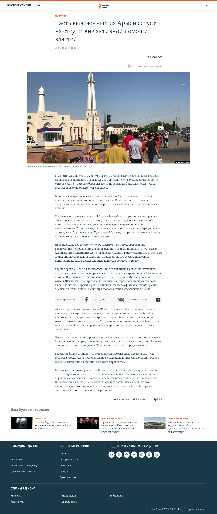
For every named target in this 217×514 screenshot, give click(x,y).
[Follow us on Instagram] (119, 454)
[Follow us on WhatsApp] (142, 454)
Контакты (16, 459)
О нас (14, 453)
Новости (61, 15)
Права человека (69, 477)
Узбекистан (116, 496)
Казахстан (16, 496)
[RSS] (157, 454)
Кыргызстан (17, 502)
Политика (40, 418)
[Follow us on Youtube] (111, 454)
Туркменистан (68, 502)
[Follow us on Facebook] (127, 454)
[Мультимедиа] (207, 5)
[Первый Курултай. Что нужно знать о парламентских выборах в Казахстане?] (22, 423)
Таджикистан (68, 496)
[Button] (154, 57)
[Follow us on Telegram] (134, 454)
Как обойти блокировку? (24, 465)
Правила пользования (23, 471)
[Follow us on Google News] (149, 454)
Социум (64, 471)
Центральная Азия (111, 418)
